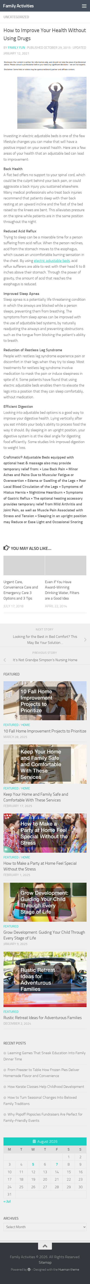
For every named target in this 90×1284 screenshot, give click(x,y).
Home (25, 725)
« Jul (7, 1201)
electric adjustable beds (52, 260)
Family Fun (16, 48)
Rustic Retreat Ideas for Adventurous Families (42, 1017)
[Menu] (84, 6)
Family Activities (18, 6)
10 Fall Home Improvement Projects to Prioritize (44, 731)
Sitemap (45, 1262)
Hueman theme (68, 1270)
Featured (10, 725)
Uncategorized (16, 17)
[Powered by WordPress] (29, 1269)
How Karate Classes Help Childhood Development (46, 1086)
